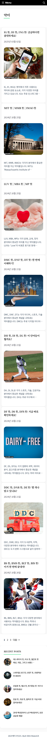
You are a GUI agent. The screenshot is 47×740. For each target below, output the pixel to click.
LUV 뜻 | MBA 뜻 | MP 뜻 (18, 184)
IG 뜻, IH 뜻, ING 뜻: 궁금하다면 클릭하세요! (21, 33)
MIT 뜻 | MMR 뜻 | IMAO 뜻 (20, 108)
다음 (16, 639)
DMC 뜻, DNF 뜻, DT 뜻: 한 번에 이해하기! (22, 261)
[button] (44, 2)
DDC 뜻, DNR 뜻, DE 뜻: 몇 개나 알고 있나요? (21, 489)
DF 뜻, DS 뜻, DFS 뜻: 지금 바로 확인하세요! (21, 413)
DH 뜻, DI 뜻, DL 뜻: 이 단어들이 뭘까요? (21, 337)
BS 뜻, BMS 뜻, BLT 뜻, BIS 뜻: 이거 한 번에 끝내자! (21, 564)
